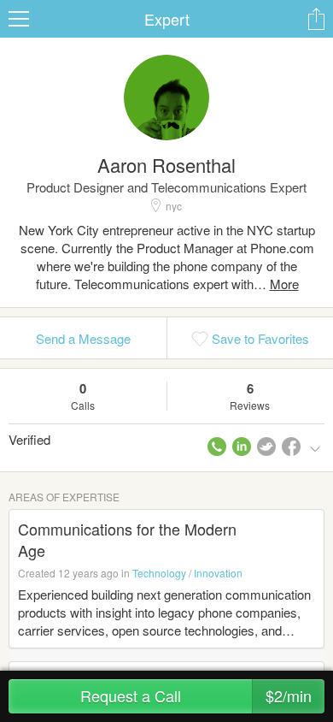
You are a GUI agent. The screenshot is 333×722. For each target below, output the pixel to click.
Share (316, 19)
